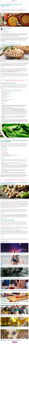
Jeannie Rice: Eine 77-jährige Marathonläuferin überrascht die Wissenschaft (14, 266)
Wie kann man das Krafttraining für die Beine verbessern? (10, 278)
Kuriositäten (2, 265)
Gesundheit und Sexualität (4, 289)
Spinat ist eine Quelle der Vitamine (16, 228)
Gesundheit (2, 339)
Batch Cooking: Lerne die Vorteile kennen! (18, 80)
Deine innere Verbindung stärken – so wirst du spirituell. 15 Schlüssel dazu (13, 253)
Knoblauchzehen (4, 151)
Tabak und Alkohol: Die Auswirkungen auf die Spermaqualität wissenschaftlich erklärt (14, 291)
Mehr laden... (14, 342)
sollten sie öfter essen (15, 64)
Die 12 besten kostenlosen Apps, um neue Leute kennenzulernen (12, 315)
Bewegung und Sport (3, 277)
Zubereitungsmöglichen (9, 68)
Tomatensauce (8, 96)
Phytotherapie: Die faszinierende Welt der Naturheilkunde (11, 340)
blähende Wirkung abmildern (5, 225)
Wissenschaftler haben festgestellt (12, 204)
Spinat (6, 109)
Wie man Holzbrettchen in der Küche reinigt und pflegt (10, 303)
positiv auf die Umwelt (14, 207)
